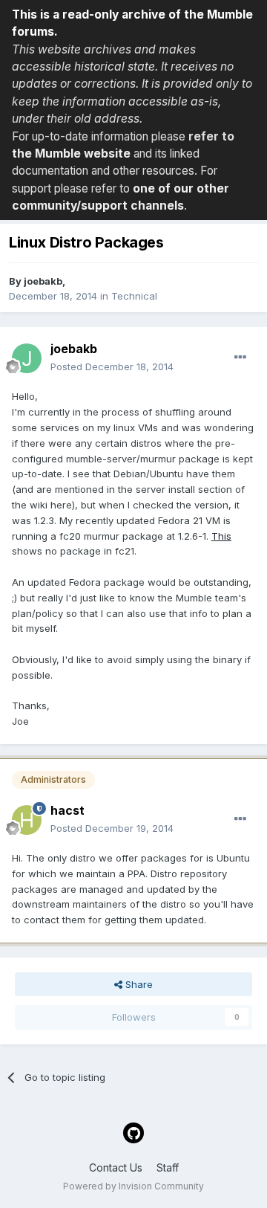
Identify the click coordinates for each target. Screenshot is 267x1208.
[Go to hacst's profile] (27, 820)
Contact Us (115, 1167)
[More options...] (240, 357)
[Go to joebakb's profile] (27, 358)
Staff (167, 1167)
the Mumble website (71, 153)
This (221, 536)
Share (137, 984)
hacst (67, 810)
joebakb (43, 281)
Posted (112, 366)
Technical (134, 296)
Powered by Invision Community (133, 1186)
